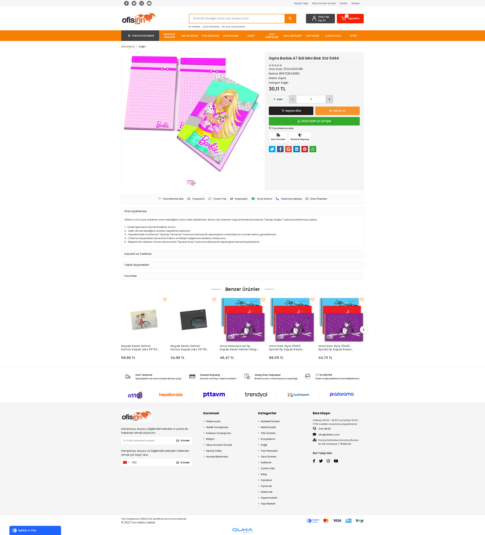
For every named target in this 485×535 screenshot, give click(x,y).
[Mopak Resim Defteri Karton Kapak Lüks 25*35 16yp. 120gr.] (193, 319)
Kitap (264, 474)
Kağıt (264, 445)
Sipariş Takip (301, 3)
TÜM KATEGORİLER (143, 36)
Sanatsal (266, 480)
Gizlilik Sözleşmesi (217, 427)
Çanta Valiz (268, 468)
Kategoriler (267, 413)
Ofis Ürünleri (268, 433)
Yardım (344, 3)
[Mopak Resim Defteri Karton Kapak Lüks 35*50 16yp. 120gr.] (144, 319)
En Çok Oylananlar (233, 26)
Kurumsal (211, 413)
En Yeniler (194, 26)
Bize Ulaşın (321, 413)
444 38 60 (324, 429)
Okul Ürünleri (268, 456)
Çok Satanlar (211, 26)
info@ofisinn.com (329, 434)
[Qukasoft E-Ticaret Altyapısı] (242, 530)
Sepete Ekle (293, 111)
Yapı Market (268, 503)
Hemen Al (339, 111)
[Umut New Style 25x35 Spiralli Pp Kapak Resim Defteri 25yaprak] (341, 319)
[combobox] (125, 462)
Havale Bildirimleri (217, 456)
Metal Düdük (268, 427)
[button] (350, 18)
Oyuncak (266, 486)
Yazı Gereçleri (269, 451)
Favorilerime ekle (283, 128)
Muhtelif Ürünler (270, 421)
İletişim (355, 3)
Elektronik (267, 492)
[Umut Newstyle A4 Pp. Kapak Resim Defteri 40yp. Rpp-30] (242, 319)
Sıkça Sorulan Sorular (324, 3)
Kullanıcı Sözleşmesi (218, 433)
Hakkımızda (213, 421)
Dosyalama (268, 439)
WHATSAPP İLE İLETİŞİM (316, 121)
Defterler (266, 462)
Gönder (185, 440)
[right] (363, 330)
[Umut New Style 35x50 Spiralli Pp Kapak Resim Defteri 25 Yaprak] (291, 319)
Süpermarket (269, 498)
